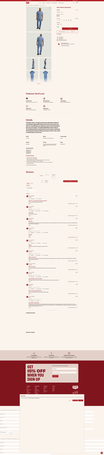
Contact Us (28, 387)
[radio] (54, 174)
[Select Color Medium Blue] (57, 15)
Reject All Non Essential (75, 400)
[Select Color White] (60, 15)
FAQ (27, 388)
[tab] (66, 181)
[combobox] (30, 190)
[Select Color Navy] (58, 15)
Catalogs (36, 388)
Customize (70, 400)
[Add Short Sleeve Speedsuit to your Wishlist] (50, 8)
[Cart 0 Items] (76, 3)
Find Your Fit (73, 31)
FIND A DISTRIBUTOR (28, 0)
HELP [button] (76, 0)
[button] (73, 2)
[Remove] (57, 29)
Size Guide (77, 18)
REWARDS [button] (74, 0)
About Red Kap (45, 387)
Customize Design (61, 31)
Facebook (53, 387)
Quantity (58, 26)
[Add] (61, 29)
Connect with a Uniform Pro (65, 45)
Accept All (81, 400)
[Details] (50, 30)
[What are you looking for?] (75, 2)
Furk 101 (45, 388)
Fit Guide (36, 387)
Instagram (53, 388)
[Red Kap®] (27, 3)
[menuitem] (40, 3)
